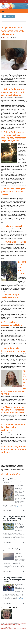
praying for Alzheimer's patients (13, 624)
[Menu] (25, 1)
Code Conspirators (20, 634)
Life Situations (9, 623)
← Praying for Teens (5, 627)
